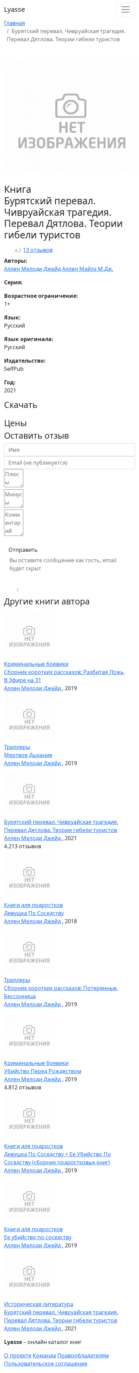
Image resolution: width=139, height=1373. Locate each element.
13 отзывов (38, 250)
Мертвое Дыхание (28, 755)
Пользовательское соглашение (45, 1363)
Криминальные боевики (36, 664)
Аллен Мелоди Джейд (33, 269)
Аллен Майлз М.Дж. (87, 269)
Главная (14, 23)
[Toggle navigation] (125, 9)
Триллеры (17, 747)
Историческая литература (38, 1304)
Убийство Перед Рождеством (42, 1071)
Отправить (23, 549)
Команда (44, 1355)
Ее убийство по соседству (38, 1237)
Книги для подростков (33, 905)
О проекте (17, 1355)
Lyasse (14, 9)
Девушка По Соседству (34, 913)
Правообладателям (83, 1355)
